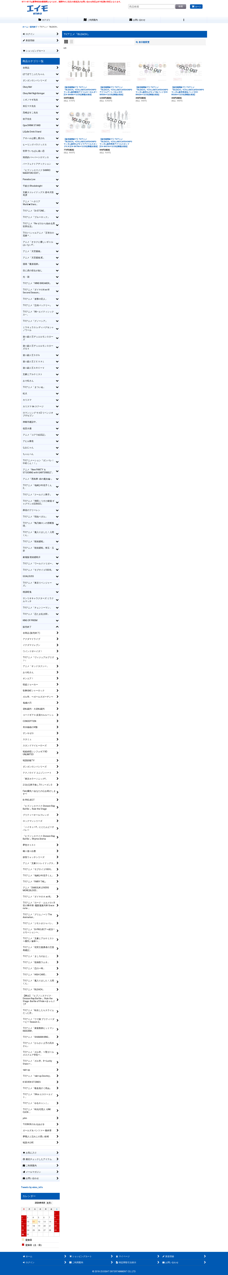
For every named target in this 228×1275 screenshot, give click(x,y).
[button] (184, 20)
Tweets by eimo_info (32, 1187)
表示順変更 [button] (144, 42)
